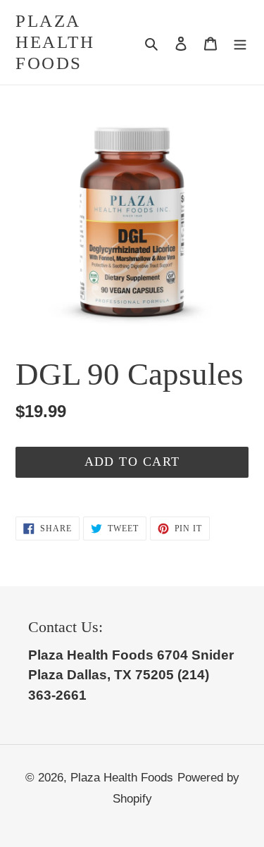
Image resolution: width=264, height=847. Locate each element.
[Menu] (240, 42)
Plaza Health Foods (54, 42)
